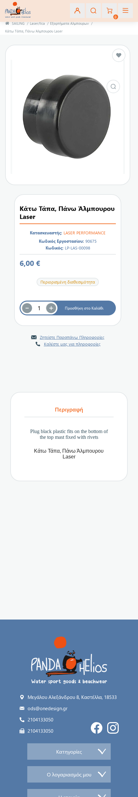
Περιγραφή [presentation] (69, 409)
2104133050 (40, 719)
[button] (51, 308)
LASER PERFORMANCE (85, 232)
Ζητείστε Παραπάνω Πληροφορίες (72, 337)
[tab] (68, 409)
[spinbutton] (39, 308)
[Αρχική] (7, 23)
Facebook (96, 728)
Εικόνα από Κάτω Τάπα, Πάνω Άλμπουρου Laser (113, 86)
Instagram (113, 728)
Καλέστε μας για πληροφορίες (72, 344)
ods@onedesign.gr (47, 708)
